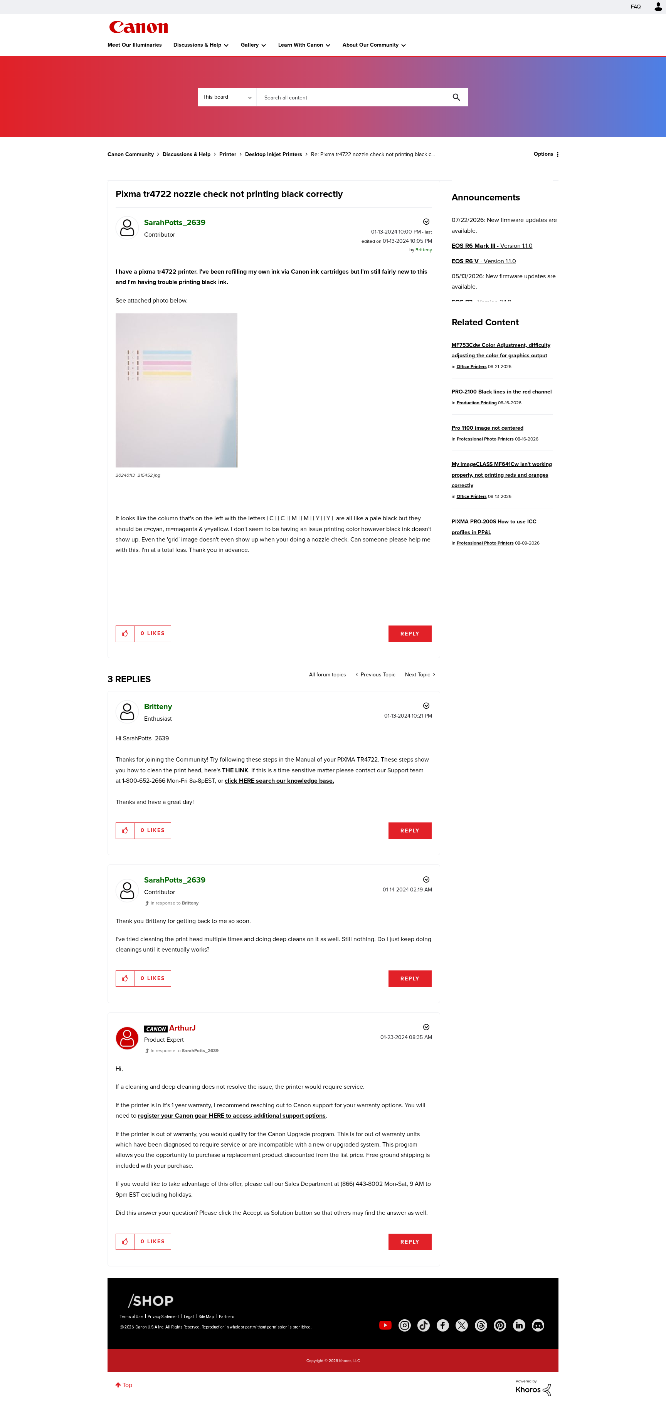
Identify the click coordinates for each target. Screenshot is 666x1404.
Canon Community (138, 27)
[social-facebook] (443, 1325)
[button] (176, 390)
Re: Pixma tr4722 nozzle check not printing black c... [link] (373, 154)
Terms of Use (131, 1317)
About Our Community (371, 45)
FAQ (636, 7)
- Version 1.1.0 (492, 245)
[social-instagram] (405, 1325)
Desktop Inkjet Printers (273, 154)
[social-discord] (538, 1325)
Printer (227, 154)
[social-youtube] (385, 1325)
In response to (174, 903)
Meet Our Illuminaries (135, 45)
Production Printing (477, 402)
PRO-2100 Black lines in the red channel (502, 392)
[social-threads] (481, 1325)
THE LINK (235, 770)
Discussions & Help (197, 45)
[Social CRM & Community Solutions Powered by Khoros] (533, 1387)
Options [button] (543, 154)
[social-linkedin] (519, 1325)
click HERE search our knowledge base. (279, 780)
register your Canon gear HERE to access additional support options (232, 1115)
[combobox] (362, 97)
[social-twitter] (462, 1325)
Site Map (206, 1317)
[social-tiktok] (423, 1325)
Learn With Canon (300, 45)
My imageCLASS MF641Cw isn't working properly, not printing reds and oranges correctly (502, 474)
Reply (410, 634)
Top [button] (127, 1384)
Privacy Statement (163, 1317)
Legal (189, 1317)
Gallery (250, 45)
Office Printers (472, 366)
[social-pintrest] (500, 1325)
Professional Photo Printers (485, 438)
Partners (226, 1317)
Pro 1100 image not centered (487, 428)
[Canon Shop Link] (147, 1299)
